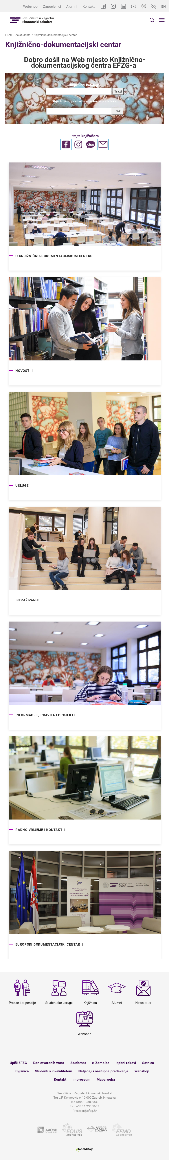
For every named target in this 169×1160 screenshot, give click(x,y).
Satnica (148, 1063)
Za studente (22, 35)
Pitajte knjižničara (84, 136)
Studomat (78, 1063)
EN (163, 6)
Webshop (30, 6)
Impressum (81, 1079)
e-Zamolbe (100, 1063)
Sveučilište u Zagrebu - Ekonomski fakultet (32, 20)
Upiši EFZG (18, 1063)
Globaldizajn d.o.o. (84, 1149)
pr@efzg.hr (89, 1110)
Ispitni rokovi (126, 1063)
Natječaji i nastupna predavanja (103, 1071)
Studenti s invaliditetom (53, 1071)
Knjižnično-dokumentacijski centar (55, 35)
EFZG (8, 35)
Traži (117, 111)
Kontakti (89, 6)
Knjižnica (22, 1071)
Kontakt (60, 1079)
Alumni (71, 6)
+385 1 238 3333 (87, 1102)
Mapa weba (106, 1079)
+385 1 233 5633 (87, 1106)
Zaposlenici (52, 6)
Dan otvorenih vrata (48, 1063)
